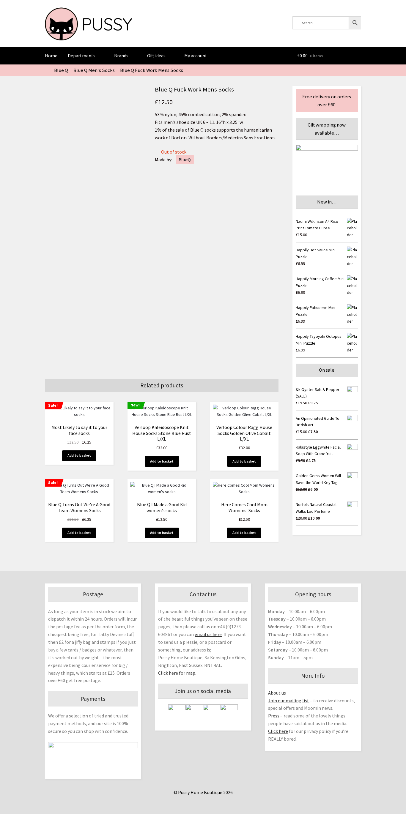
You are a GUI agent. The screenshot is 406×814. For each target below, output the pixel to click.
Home (51, 56)
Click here (278, 731)
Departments (81, 56)
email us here (208, 634)
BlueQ (185, 160)
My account (195, 56)
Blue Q (61, 70)
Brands (121, 56)
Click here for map (176, 673)
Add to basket (79, 455)
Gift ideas (156, 56)
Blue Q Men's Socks (94, 70)
